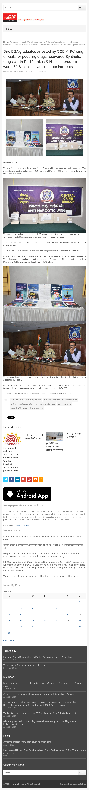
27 (56, 627)
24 (21, 627)
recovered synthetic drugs (44, 404)
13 (56, 614)
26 (44, 627)
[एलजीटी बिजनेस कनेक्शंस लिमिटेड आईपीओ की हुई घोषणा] (55, 436)
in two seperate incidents (21, 404)
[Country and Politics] (44, 17)
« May (5, 640)
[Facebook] (11, 479)
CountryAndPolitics (16, 784)
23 (9, 627)
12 (44, 614)
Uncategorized (14, 42)
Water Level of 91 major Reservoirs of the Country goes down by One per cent (42, 576)
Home (5, 42)
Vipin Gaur (27, 72)
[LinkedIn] (17, 479)
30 (9, 633)
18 (33, 621)
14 (68, 614)
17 (21, 621)
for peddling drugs (69, 400)
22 (80, 621)
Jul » (12, 640)
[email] (35, 479)
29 (80, 627)
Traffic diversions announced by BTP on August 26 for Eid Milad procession (40, 713)
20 (56, 621)
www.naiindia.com (23, 525)
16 (9, 621)
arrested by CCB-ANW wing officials (26, 400)
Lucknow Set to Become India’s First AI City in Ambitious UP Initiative (37, 657)
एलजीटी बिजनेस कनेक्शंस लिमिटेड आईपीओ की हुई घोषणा (54, 446)
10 (21, 614)
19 (44, 621)
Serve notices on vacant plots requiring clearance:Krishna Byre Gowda (38, 694)
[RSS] (41, 479)
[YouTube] (29, 479)
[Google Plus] (23, 479)
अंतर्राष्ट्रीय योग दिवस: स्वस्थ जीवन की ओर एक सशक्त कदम (27, 742)
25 (33, 627)
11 (33, 614)
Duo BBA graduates (51, 400)
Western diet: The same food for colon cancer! (26, 665)
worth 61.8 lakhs (64, 404)
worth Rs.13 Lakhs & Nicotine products (27, 408)
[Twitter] (5, 479)
